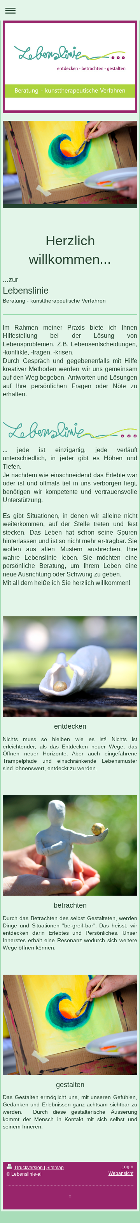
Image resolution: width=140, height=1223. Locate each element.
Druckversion (29, 1167)
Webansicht (120, 1173)
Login (127, 1167)
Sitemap (55, 1167)
